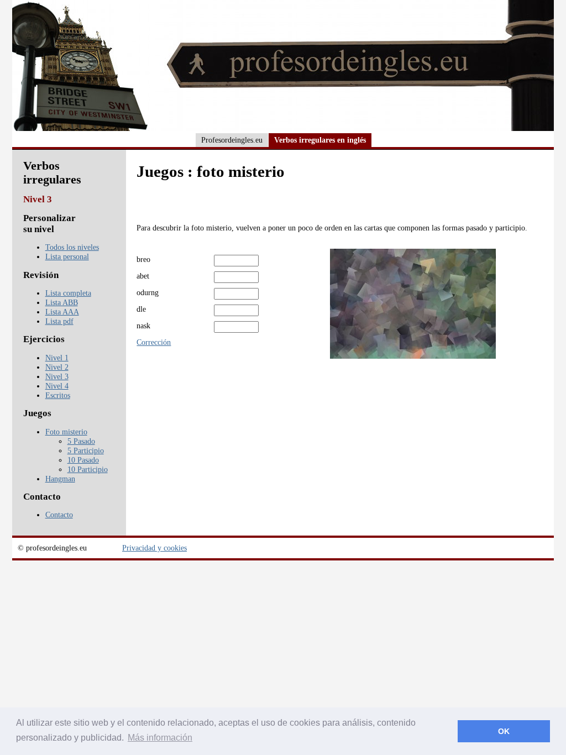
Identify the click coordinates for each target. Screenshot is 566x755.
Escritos (57, 395)
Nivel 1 (57, 357)
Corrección (154, 342)
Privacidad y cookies (154, 547)
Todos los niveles (72, 247)
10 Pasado (83, 459)
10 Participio (87, 469)
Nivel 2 (57, 367)
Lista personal (67, 256)
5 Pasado (81, 441)
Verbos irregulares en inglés (320, 139)
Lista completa (68, 293)
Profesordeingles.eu (232, 139)
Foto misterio (66, 431)
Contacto (59, 514)
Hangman (60, 478)
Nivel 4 (57, 385)
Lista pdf (59, 321)
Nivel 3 (57, 376)
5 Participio (85, 450)
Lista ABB (61, 302)
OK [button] (504, 731)
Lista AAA (62, 311)
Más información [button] (160, 737)
